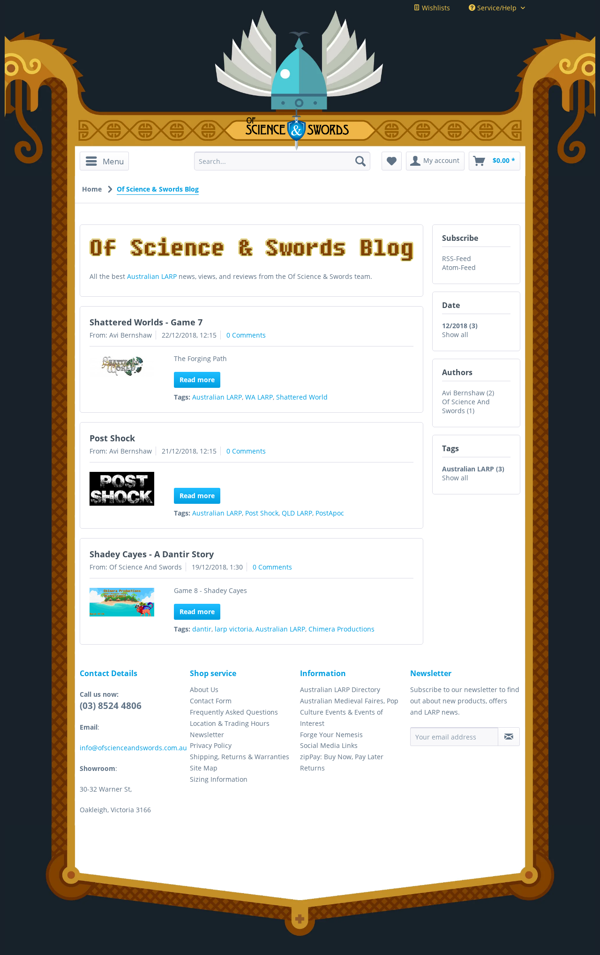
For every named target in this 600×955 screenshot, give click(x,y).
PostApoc (329, 512)
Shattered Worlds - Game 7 (146, 322)
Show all (455, 334)
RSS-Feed (456, 258)
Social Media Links (329, 745)
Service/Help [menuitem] (496, 7)
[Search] (360, 161)
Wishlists (435, 7)
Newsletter (207, 734)
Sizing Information (219, 779)
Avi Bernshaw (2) (468, 392)
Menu (113, 161)
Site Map (204, 767)
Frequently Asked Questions (234, 712)
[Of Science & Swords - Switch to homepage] (300, 129)
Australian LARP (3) (473, 468)
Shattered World (302, 397)
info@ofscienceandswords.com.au (133, 747)
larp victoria (233, 628)
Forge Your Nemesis (331, 734)
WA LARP (259, 397)
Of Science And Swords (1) (466, 406)
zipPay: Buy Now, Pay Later (341, 756)
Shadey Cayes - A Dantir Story (152, 554)
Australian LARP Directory (340, 689)
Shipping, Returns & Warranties (239, 756)
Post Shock (112, 438)
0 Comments (246, 335)
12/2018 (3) (460, 325)
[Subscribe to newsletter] (509, 736)
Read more (197, 379)
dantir (201, 628)
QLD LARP (297, 512)
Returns (312, 767)
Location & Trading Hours (230, 723)
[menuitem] (107, 161)
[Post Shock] (122, 489)
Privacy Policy (211, 745)
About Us (204, 689)
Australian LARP (152, 276)
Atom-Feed (459, 267)
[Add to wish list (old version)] (392, 161)
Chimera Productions (341, 628)
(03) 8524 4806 (111, 706)
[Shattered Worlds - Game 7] (122, 366)
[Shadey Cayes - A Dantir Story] (122, 602)
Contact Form (211, 700)
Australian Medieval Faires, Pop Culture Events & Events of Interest (349, 712)
